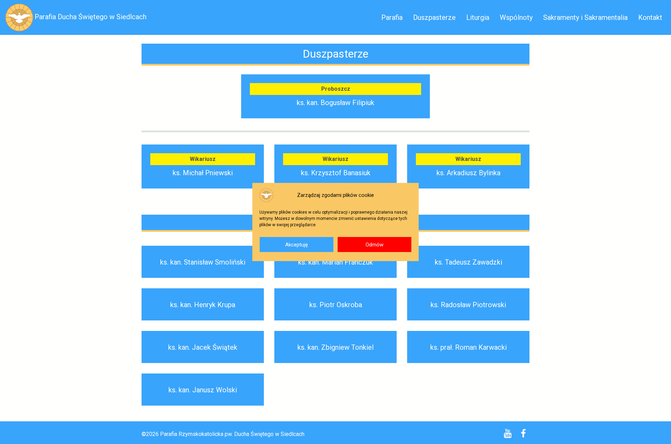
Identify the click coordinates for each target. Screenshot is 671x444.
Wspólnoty (516, 17)
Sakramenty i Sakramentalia (585, 17)
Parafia (392, 17)
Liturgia (477, 17)
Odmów (374, 245)
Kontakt (650, 17)
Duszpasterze (434, 17)
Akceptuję (296, 245)
